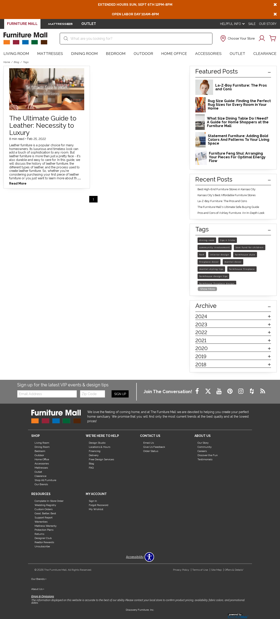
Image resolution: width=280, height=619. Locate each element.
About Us (37, 589)
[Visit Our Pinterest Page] (230, 391)
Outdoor (143, 53)
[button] (237, 38)
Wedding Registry (45, 505)
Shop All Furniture (45, 480)
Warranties (41, 521)
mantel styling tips (211, 269)
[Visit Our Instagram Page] (241, 391)
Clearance (264, 53)
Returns (39, 533)
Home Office (174, 53)
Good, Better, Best (45, 513)
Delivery (94, 455)
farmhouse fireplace (242, 269)
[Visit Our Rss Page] (262, 391)
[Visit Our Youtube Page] (219, 391)
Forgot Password (98, 505)
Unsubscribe (42, 546)
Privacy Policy (181, 569)
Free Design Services (101, 459)
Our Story (267, 23)
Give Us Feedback (154, 446)
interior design (219, 254)
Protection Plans (44, 529)
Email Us (148, 442)
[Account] (262, 38)
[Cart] (272, 38)
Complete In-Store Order (49, 500)
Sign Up (120, 394)
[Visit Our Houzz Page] (252, 391)
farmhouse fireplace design (216, 283)
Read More (17, 183)
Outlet (237, 53)
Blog (16, 62)
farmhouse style (245, 254)
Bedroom (116, 53)
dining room (206, 240)
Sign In (93, 500)
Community (205, 446)
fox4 (201, 254)
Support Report (43, 517)
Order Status (150, 451)
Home (6, 62)
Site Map (216, 569)
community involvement (214, 247)
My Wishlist (96, 509)
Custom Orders (43, 509)
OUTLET (88, 24)
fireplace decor (209, 262)
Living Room (16, 53)
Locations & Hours (99, 446)
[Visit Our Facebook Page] (197, 391)
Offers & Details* (234, 569)
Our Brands (41, 484)
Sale (252, 23)
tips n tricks (227, 240)
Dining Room (84, 53)
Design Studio (97, 442)
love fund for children (250, 247)
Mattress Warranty (46, 525)
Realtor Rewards (44, 542)
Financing (94, 451)
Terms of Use (200, 569)
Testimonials (205, 459)
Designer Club (43, 538)
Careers (202, 451)
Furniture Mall (22, 24)
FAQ (91, 467)
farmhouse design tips (213, 276)
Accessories (208, 53)
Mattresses (50, 53)
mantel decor (233, 262)
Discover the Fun (208, 455)
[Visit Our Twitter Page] (208, 391)
